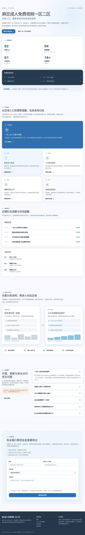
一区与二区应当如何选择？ (42, 371)
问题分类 (11, 469)
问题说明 (11, 477)
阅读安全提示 (49, 172)
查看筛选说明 (8, 172)
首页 (37, 519)
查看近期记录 (8, 198)
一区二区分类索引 (40, 521)
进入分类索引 (9, 141)
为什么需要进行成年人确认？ (43, 393)
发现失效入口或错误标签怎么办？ (44, 406)
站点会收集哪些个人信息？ (42, 400)
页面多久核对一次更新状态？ (43, 386)
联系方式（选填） (47, 461)
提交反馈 (38, 526)
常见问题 (38, 524)
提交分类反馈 (9, 31)
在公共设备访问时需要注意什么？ (44, 413)
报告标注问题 (49, 198)
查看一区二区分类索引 (24, 31)
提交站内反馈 (42, 495)
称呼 (10, 461)
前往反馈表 (7, 398)
